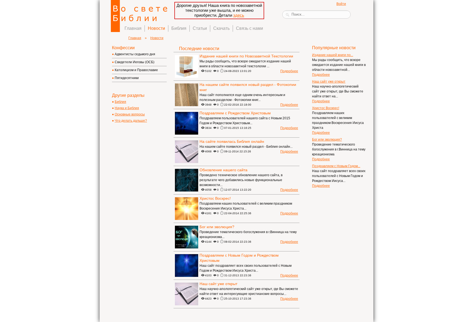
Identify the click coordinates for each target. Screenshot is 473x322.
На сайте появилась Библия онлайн (232, 141)
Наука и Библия (127, 108)
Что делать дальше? (131, 121)
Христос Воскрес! (215, 198)
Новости (156, 28)
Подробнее (289, 71)
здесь (238, 15)
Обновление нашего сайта (223, 170)
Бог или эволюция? (217, 227)
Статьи (200, 28)
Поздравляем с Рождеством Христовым (235, 113)
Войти (341, 4)
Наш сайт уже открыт (218, 284)
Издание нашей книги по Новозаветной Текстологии (246, 56)
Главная (133, 28)
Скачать (221, 28)
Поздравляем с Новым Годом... (336, 166)
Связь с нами (249, 28)
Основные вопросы (130, 114)
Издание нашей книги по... (332, 55)
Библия (178, 28)
